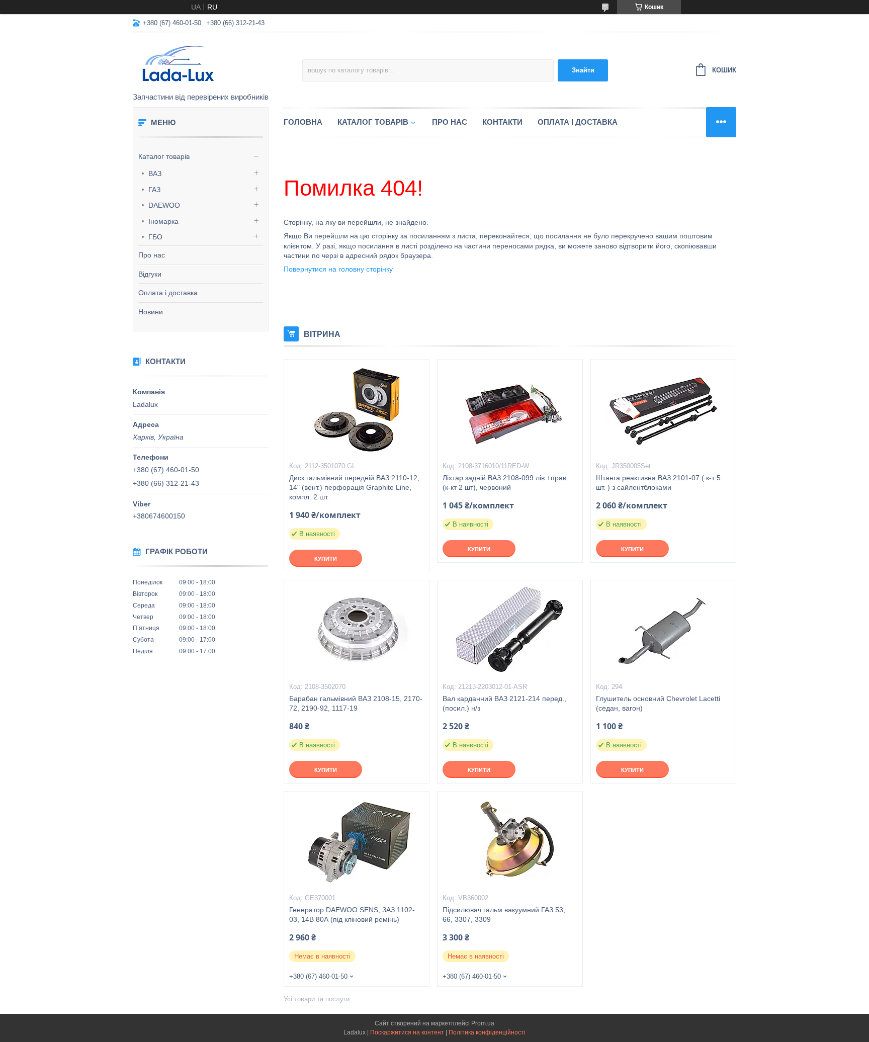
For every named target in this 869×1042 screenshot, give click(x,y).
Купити (325, 559)
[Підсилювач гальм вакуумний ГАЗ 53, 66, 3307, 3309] (510, 842)
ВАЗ (154, 173)
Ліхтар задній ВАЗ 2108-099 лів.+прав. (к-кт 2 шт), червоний (505, 482)
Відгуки (149, 274)
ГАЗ (154, 190)
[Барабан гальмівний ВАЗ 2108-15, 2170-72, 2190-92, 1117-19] (356, 630)
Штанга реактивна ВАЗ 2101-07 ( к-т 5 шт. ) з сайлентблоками (658, 482)
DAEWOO (164, 205)
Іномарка (163, 221)
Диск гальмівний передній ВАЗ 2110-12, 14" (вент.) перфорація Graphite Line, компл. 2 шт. (354, 487)
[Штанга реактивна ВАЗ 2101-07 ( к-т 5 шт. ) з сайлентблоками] (663, 410)
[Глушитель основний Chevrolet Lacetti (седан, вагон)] (663, 630)
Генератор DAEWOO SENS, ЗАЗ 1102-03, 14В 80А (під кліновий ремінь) (352, 914)
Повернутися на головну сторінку (338, 269)
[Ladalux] (217, 63)
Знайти (583, 70)
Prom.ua (482, 1023)
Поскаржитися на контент (407, 1032)
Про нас (151, 255)
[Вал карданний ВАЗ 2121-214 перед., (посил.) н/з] (510, 630)
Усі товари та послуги (317, 999)
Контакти (502, 122)
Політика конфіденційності (487, 1032)
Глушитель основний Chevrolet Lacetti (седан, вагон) (658, 703)
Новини (150, 312)
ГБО (155, 237)
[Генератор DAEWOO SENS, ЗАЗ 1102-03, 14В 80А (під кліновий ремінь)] (356, 842)
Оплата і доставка (168, 293)
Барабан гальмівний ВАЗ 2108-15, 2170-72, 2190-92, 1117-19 (355, 703)
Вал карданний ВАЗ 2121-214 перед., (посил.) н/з (504, 703)
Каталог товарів (164, 156)
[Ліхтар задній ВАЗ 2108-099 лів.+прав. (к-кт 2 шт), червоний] (510, 410)
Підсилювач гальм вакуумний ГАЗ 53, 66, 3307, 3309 (504, 914)
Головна (303, 122)
